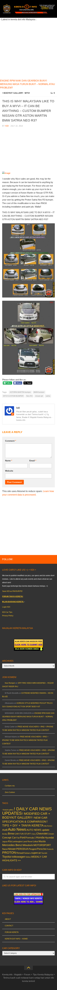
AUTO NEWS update (37, 830)
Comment (10, 441)
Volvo (28, 857)
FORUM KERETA (12, 932)
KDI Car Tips (7, 612)
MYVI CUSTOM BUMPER (13, 396)
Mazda (42, 841)
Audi (4, 829)
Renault (20, 853)
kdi (7, 126)
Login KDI (6, 607)
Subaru (27, 853)
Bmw (11, 833)
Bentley (4, 834)
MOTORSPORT (42, 845)
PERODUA (22, 848)
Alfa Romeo (48, 826)
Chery (33, 834)
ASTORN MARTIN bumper (20, 392)
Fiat (18, 838)
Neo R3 (29, 396)
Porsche (41, 849)
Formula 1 (31, 837)
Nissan (12, 848)
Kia (10, 841)
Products (49, 849)
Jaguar (5, 842)
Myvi (27, 93)
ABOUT (8, 919)
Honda (40, 837)
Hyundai (49, 837)
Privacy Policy (7, 616)
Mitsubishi (28, 845)
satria (48, 396)
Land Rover (27, 841)
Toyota (6, 856)
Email (32, 460)
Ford (22, 837)
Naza (4, 849)
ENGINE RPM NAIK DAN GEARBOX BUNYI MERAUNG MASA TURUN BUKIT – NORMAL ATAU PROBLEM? (27, 84)
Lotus (35, 841)
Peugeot (33, 849)
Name (8, 460)
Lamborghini (17, 841)
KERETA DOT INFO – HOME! (16, 939)
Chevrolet (42, 833)
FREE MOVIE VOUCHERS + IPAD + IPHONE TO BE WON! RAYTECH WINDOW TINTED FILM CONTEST (25, 740)
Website (9, 471)
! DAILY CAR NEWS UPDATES (27, 811)
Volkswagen (18, 856)
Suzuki (44, 853)
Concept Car (9, 837)
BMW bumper (39, 392)
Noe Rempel (10, 683)
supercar (36, 853)
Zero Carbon (10, 792)
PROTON (9, 852)
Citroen (51, 834)
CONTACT (9, 926)
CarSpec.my (10, 786)
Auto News (17, 829)
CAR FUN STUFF (23, 834)
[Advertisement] (28, 49)
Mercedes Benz (12, 845)
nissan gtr (39, 396)
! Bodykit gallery (12, 93)
